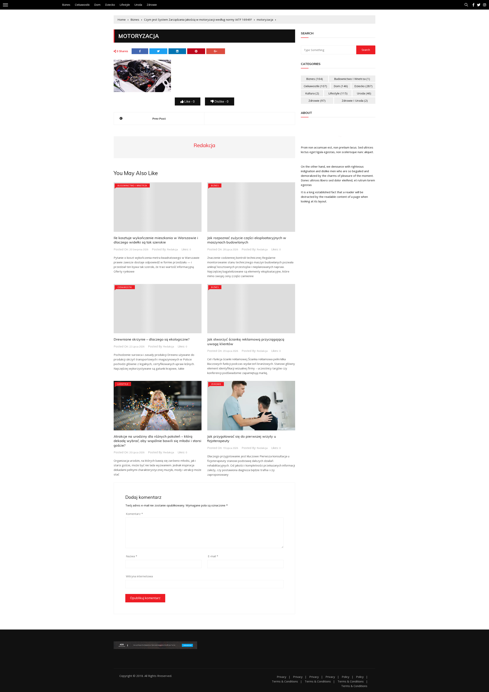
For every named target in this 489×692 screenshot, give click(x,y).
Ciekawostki (82, 4)
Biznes (66, 4)
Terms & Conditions (285, 681)
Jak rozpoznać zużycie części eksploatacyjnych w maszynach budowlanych (246, 240)
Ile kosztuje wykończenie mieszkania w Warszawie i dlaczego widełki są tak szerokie (156, 240)
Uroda (138, 4)
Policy (345, 676)
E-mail (213, 556)
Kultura (312, 93)
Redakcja (172, 249)
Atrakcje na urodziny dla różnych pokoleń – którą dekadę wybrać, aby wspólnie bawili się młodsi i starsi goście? (157, 441)
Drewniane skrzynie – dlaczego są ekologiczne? (151, 339)
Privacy (281, 676)
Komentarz (134, 514)
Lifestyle (125, 4)
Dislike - (221, 101)
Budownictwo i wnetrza (132, 185)
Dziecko (110, 4)
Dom (97, 4)
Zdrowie (152, 4)
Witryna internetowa (139, 576)
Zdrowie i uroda (355, 100)
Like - (189, 101)
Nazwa (131, 556)
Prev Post (159, 118)
